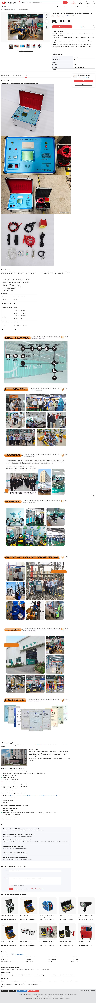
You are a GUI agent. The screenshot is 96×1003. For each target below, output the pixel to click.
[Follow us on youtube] (90, 990)
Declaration (62, 998)
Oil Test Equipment (75, 959)
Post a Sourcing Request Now (37, 888)
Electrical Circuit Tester (77, 981)
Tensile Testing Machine (55, 975)
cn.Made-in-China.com (60, 996)
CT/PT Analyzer (51, 961)
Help (71, 6)
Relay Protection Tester (6, 961)
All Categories (6, 6)
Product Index (70, 994)
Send (11, 888)
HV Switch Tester (74, 961)
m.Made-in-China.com (51, 996)
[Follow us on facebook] (84, 990)
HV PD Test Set (4, 959)
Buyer (65, 6)
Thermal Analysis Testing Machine (40, 975)
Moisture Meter (5, 975)
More (2, 986)
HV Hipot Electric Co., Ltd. (60, 15)
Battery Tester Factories (21, 981)
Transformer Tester (52, 959)
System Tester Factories (45, 981)
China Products (28, 994)
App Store (4, 990)
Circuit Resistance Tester (7, 984)
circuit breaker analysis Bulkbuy (32, 984)
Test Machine (26, 9)
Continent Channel (63, 994)
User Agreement (55, 998)
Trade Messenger (22, 990)
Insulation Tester (36, 795)
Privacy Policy (68, 998)
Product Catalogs (19, 954)
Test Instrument (18, 9)
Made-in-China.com (42, 996)
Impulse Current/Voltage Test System (32, 956)
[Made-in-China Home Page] (8, 2)
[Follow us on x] (86, 990)
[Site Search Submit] (65, 2)
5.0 (79, 77)
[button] (61, 2)
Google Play (12, 990)
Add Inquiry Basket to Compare (26, 51)
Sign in (93, 3)
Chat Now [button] (85, 26)
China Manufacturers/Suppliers (37, 994)
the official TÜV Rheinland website (39, 745)
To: (7, 874)
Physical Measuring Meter (16, 975)
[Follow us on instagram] (88, 990)
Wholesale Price (56, 994)
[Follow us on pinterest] (92, 990)
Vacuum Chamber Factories (8, 981)
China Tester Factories (33, 981)
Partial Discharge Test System (26, 795)
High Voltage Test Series (6, 956)
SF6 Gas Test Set (28, 959)
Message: (6, 877)
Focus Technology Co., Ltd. (39, 998)
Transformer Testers (14, 795)
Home (2, 9)
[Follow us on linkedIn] (94, 990)
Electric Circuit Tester (66, 981)
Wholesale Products (48, 994)
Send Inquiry (62, 26)
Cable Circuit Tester (19, 984)
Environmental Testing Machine (68, 975)
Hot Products (21, 994)
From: (7, 871)
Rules (94, 6)
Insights (75, 994)
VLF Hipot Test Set (75, 956)
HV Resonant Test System (53, 956)
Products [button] (22, 2)
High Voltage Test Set (45, 795)
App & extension (78, 6)
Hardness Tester (27, 975)
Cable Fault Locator (29, 961)
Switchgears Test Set (55, 795)
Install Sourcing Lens (34, 990)
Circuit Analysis (56, 981)
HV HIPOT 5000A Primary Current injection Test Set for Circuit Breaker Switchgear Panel (27, 943)
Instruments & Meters (9, 9)
